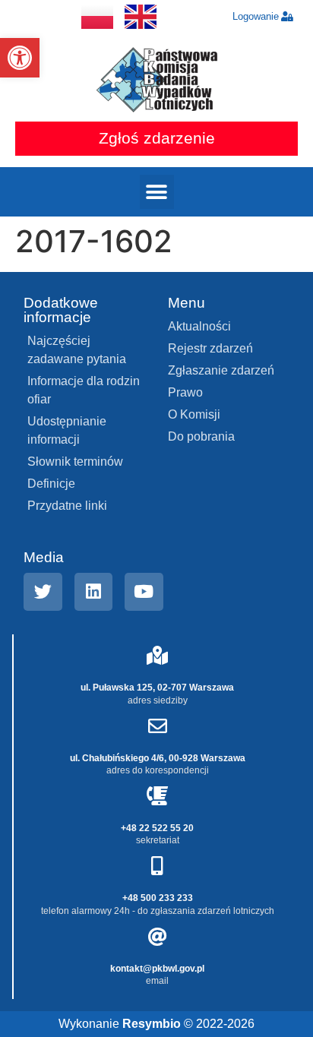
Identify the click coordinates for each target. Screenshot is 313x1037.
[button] (20, 57)
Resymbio (151, 1023)
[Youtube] (144, 592)
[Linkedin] (93, 592)
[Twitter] (43, 592)
